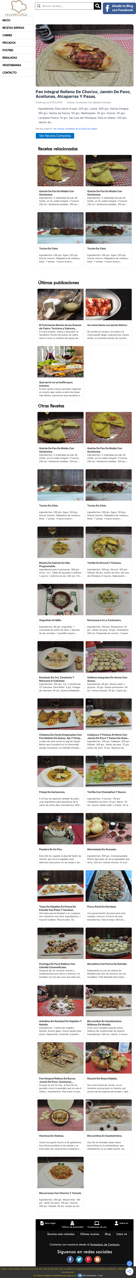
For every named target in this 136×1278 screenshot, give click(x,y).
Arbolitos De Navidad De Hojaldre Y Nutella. (60, 1023)
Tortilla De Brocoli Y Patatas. (104, 562)
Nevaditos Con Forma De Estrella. (107, 963)
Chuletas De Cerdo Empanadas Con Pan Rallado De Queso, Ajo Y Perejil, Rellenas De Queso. (60, 736)
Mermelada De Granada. (102, 849)
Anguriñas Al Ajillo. (50, 620)
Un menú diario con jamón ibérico (107, 325)
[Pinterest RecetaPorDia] (89, 1259)
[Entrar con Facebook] (119, 8)
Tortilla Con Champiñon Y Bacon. (106, 792)
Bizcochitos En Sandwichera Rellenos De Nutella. (104, 1023)
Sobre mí (121, 1234)
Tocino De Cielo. (48, 248)
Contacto (9, 72)
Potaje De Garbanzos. (52, 792)
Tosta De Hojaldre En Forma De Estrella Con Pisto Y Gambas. (57, 908)
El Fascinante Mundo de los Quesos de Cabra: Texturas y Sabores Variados (60, 326)
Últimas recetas (90, 1234)
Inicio (6, 20)
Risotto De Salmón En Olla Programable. (54, 564)
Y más (99, 1275)
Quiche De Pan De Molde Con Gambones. (56, 193)
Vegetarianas (11, 65)
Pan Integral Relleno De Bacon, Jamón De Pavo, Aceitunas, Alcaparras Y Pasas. (57, 1080)
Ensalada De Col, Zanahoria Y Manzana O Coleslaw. (56, 679)
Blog (108, 1234)
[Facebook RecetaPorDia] (71, 1259)
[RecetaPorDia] (16, 8)
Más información (89, 1275)
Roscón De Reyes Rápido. (102, 1078)
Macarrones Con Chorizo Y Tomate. (60, 1193)
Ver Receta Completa (55, 136)
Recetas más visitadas (61, 1234)
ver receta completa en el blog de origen (75, 128)
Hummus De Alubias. (51, 1135)
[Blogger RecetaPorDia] (98, 1259)
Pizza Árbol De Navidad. (101, 906)
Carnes (7, 35)
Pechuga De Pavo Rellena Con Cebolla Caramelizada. (57, 965)
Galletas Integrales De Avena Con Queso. (107, 679)
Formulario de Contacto (105, 1244)
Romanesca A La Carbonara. (104, 620)
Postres (7, 50)
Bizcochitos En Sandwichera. (104, 1135)
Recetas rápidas (13, 27)
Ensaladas (9, 57)
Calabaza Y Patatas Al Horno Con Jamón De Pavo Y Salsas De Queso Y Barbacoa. (108, 736)
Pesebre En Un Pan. (50, 849)
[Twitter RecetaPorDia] (80, 1259)
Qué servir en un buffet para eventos (56, 384)
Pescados (9, 42)
